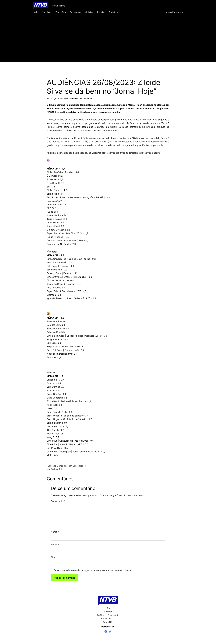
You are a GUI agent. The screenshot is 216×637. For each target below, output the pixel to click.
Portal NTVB (58, 5)
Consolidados (79, 466)
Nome (55, 532)
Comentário (58, 501)
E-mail (55, 544)
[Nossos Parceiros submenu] (182, 12)
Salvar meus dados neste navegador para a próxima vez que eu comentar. (93, 570)
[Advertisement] (108, 41)
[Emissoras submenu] (80, 12)
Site (53, 557)
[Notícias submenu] (51, 12)
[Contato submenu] (117, 12)
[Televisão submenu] (65, 12)
